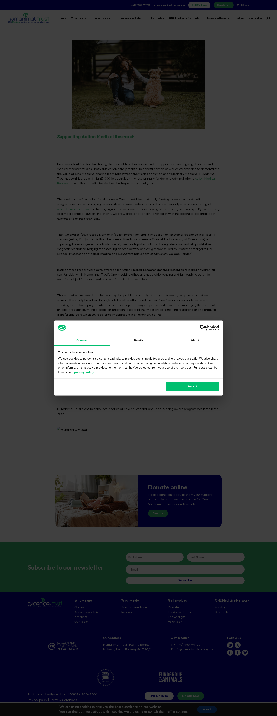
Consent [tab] (82, 340)
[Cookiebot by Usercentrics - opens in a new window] (202, 328)
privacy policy (84, 371)
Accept (192, 386)
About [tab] (195, 340)
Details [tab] (138, 340)
